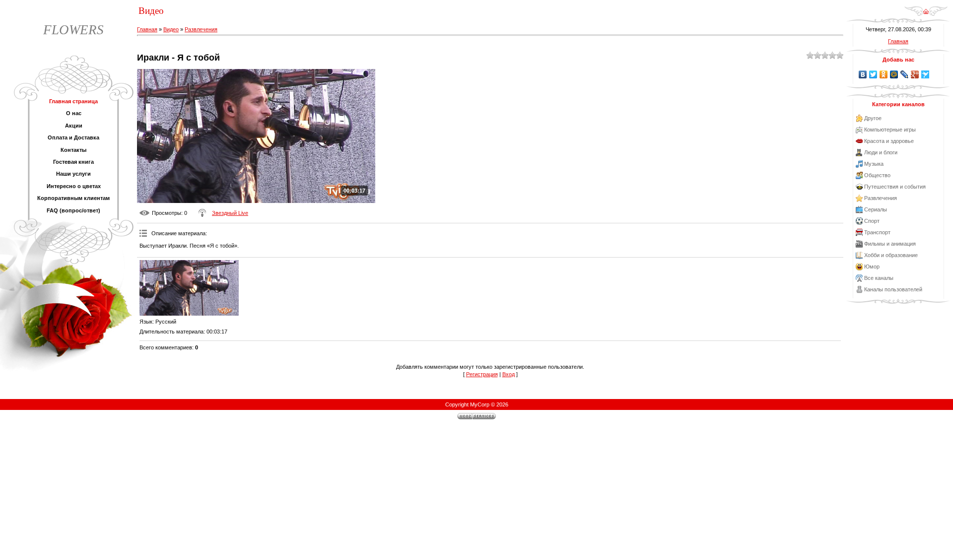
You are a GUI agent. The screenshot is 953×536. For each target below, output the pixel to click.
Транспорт (877, 232)
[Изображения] (189, 288)
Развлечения (201, 29)
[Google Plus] (915, 74)
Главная (147, 29)
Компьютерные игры (890, 130)
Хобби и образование (891, 255)
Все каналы (878, 278)
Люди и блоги (880, 152)
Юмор (872, 266)
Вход (508, 374)
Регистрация (482, 374)
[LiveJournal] (904, 74)
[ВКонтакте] (863, 74)
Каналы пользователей (893, 289)
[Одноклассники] (884, 74)
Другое (873, 118)
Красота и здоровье (889, 141)
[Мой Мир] (894, 74)
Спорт (872, 221)
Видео (171, 29)
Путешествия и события (895, 187)
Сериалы (875, 209)
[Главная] (926, 14)
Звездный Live (230, 213)
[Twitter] (873, 74)
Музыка (874, 164)
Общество (877, 175)
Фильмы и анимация (890, 244)
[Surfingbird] (925, 74)
